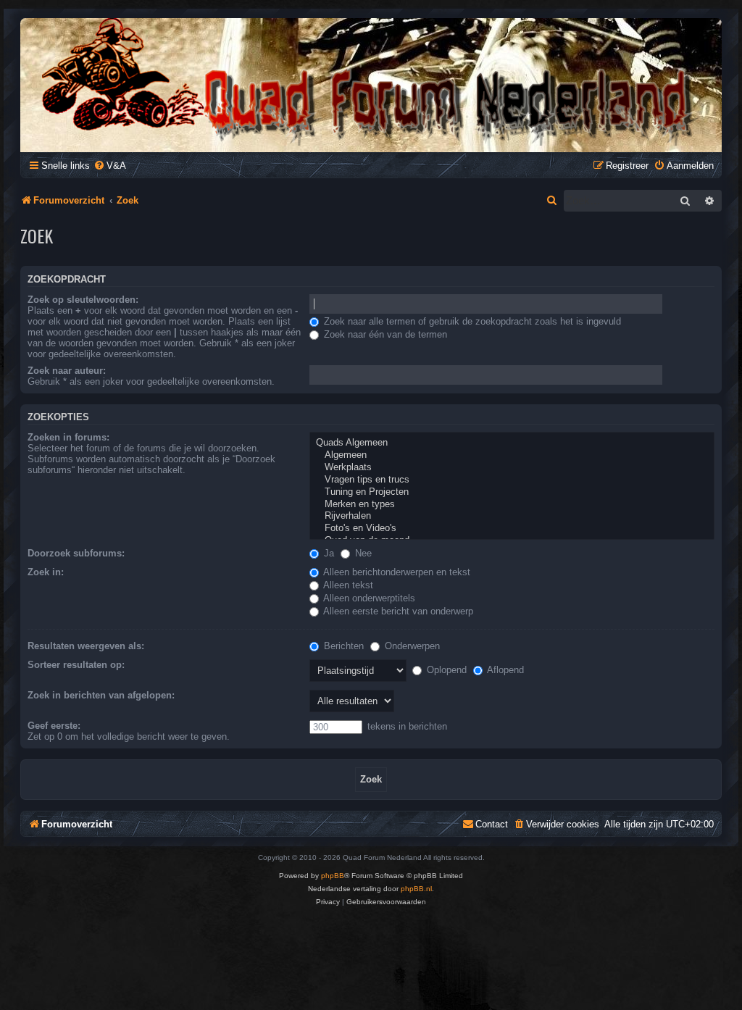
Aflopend (504, 669)
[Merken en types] (511, 504)
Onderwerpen (411, 645)
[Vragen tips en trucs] (511, 480)
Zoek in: (46, 572)
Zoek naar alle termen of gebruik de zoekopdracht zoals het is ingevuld (471, 321)
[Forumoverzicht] (371, 82)
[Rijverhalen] (511, 516)
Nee (362, 553)
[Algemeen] (511, 455)
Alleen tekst (347, 585)
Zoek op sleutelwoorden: (83, 299)
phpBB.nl (416, 889)
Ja (327, 553)
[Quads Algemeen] (511, 443)
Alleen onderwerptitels (368, 598)
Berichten (342, 645)
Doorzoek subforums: (76, 553)
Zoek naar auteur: (67, 370)
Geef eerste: (54, 725)
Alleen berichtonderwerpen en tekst (395, 572)
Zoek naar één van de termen (384, 334)
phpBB (332, 876)
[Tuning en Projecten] (511, 492)
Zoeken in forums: (68, 437)
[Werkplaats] (511, 468)
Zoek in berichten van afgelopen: (101, 695)
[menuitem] (109, 165)
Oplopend (445, 669)
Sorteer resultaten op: (76, 664)
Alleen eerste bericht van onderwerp (397, 611)
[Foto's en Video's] (511, 528)
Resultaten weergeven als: (86, 645)
